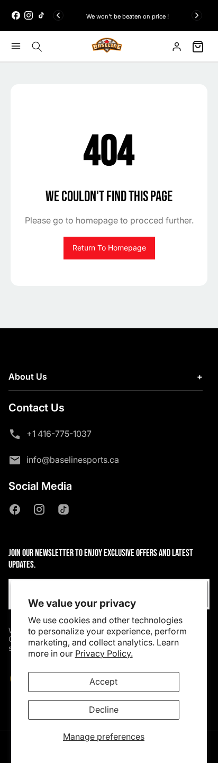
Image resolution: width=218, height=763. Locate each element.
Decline (104, 709)
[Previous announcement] (58, 15)
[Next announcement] (197, 15)
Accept (103, 681)
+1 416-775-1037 (59, 433)
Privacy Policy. (104, 653)
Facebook (16, 509)
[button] (18, 46)
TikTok (65, 509)
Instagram (41, 509)
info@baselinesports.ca (72, 459)
